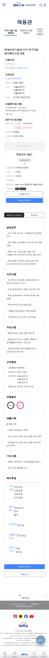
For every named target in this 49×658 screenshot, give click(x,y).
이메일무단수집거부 (24, 606)
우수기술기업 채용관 (11, 31)
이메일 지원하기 (24, 200)
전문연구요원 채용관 (26, 31)
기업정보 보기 (24, 194)
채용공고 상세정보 (14, 215)
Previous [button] (2, 596)
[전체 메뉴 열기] (4, 4)
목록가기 (25, 574)
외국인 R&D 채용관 (40, 31)
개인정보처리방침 (17, 604)
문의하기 (34, 215)
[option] (24, 596)
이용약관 (35, 604)
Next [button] (46, 596)
